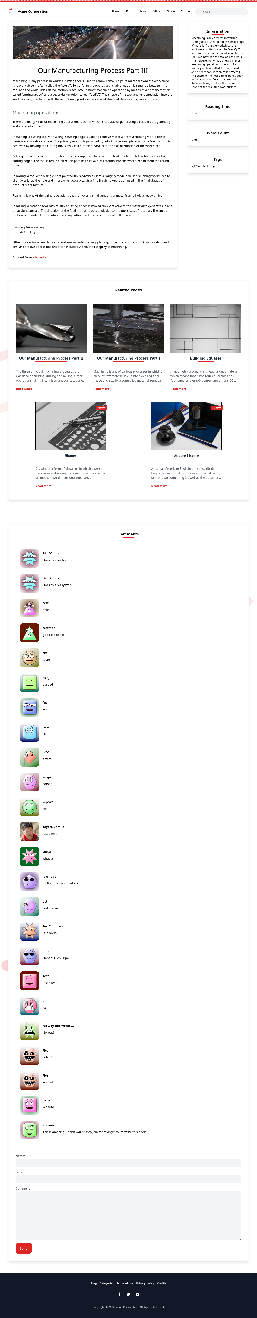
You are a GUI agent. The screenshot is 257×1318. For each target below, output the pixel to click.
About (115, 11)
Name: (20, 1156)
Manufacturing (205, 166)
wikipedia (39, 257)
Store (171, 11)
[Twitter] (128, 1294)
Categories (107, 1283)
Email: (20, 1172)
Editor (156, 11)
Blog (129, 11)
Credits (161, 1283)
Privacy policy (145, 1283)
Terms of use (125, 1283)
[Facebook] (119, 1294)
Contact (186, 11)
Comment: (23, 1188)
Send (24, 1248)
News (142, 11)
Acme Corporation (33, 11)
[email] (137, 1294)
